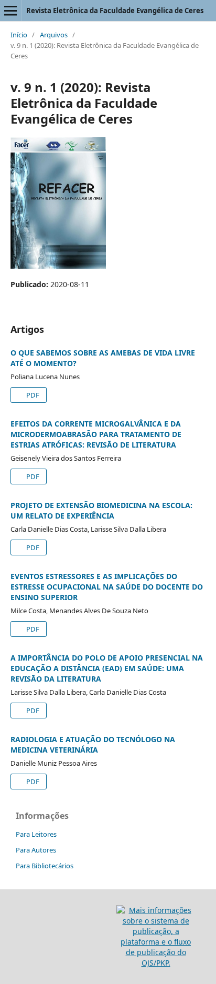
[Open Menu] (10, 10)
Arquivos (54, 34)
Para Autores (36, 850)
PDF (32, 395)
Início (18, 34)
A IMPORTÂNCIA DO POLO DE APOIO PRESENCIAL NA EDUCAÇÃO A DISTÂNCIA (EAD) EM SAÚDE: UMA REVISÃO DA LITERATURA (106, 668)
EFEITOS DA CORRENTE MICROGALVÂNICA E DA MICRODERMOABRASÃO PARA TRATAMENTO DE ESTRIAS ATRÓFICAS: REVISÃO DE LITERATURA (95, 434)
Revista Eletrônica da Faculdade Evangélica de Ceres (114, 10)
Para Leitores (36, 834)
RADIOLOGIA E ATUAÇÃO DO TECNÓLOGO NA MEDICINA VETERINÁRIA (92, 744)
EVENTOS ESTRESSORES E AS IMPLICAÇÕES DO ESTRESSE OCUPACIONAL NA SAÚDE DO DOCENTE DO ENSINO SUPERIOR (106, 586)
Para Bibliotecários (44, 865)
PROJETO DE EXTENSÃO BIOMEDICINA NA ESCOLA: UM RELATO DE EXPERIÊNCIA (101, 510)
